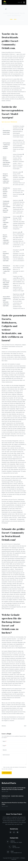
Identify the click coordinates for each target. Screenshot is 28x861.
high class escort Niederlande (9, 122)
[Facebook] (10, 832)
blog (21, 9)
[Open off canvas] (24, 2)
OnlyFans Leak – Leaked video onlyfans (12, 796)
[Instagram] (17, 832)
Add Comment (6, 754)
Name (4, 741)
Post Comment (6, 772)
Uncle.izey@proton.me (16, 852)
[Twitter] (14, 832)
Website (5, 750)
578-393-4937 (16, 847)
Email (4, 745)
